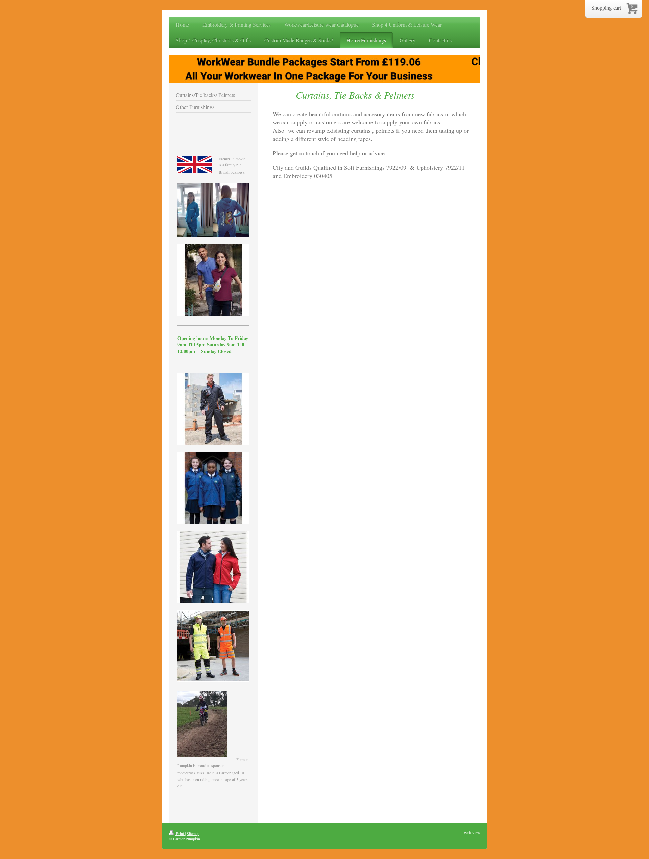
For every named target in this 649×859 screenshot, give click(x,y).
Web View (472, 832)
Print (180, 833)
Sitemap (193, 833)
